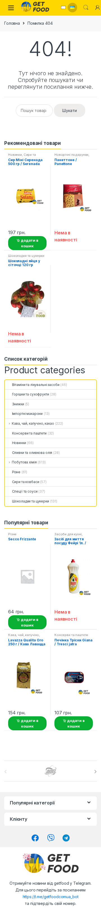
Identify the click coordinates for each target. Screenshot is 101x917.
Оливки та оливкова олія (32, 453)
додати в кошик (29, 243)
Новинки (15, 155)
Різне (16, 472)
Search (86, 7)
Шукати (69, 110)
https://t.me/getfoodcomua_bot (51, 896)
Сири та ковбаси (25, 482)
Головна (12, 23)
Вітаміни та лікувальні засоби (35, 385)
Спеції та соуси (24, 491)
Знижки (18, 404)
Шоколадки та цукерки (26, 256)
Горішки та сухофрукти (30, 394)
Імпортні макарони (27, 413)
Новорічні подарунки (71, 155)
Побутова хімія (24, 462)
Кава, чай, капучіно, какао (33, 423)
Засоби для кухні (68, 534)
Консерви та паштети (29, 433)
